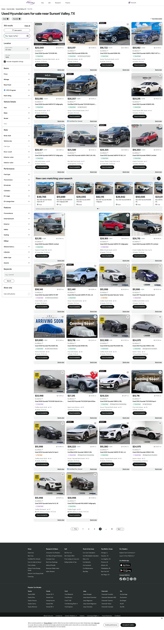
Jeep (84, 591)
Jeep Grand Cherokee (89, 597)
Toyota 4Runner (32, 607)
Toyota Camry (32, 604)
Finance (67, 3)
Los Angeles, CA (105, 559)
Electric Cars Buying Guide (35, 573)
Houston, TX (104, 556)
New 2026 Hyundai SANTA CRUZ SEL (83, 201)
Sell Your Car (68, 553)
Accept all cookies (128, 625)
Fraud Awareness (107, 616)
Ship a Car (86, 559)
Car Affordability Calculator (91, 556)
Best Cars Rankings (51, 562)
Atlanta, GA (104, 565)
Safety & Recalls (50, 565)
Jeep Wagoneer (87, 600)
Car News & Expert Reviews (54, 556)
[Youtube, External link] (128, 579)
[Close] (162, 618)
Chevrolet (105, 591)
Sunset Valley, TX (21, 9)
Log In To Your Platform (126, 556)
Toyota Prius (31, 597)
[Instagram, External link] (131, 579)
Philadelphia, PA (105, 568)
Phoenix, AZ (104, 562)
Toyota (30, 591)
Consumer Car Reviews (53, 553)
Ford (66, 591)
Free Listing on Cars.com (71, 559)
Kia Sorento (123, 597)
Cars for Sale (10, 9)
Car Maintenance (88, 568)
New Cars (30, 556)
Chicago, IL (104, 553)
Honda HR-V (50, 607)
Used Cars (31, 553)
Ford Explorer (69, 607)
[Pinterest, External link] (134, 579)
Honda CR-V (50, 594)
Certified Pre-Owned (34, 559)
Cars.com (96, 623)
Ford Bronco (68, 597)
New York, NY (105, 571)
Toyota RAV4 (31, 594)
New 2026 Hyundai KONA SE (123, 200)
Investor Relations (70, 616)
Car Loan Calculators (89, 553)
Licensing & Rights (92, 616)
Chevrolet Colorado (107, 607)
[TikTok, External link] (120, 579)
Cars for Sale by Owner (34, 562)
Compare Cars (50, 559)
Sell (49, 3)
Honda (48, 591)
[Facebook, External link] (124, 579)
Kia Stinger (123, 600)
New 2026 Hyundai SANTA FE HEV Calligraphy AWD (64, 201)
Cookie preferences (111, 625)
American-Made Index (52, 568)
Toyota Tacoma (32, 600)
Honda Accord (50, 600)
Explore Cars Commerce (126, 553)
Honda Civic (49, 597)
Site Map (85, 571)
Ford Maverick (69, 594)
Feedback (117, 616)
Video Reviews (50, 571)
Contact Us (59, 616)
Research (58, 3)
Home (3, 9)
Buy (42, 3)
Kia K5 (122, 604)
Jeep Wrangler (87, 594)
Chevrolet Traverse (107, 600)
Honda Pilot (49, 604)
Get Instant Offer (69, 556)
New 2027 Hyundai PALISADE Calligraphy (104, 201)
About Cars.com (48, 616)
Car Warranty (87, 562)
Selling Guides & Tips (70, 562)
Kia (121, 591)
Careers (82, 616)
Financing (30, 576)
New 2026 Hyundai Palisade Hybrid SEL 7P (44, 201)
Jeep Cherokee (87, 607)
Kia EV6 (122, 607)
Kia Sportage (123, 594)
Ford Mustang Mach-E (71, 604)
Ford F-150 (68, 600)
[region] (82, 623)
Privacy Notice (48, 623)
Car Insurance (87, 565)
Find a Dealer (32, 565)
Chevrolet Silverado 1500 (109, 597)
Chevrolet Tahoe (106, 604)
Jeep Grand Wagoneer (89, 604)
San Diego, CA (105, 574)
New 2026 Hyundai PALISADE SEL (143, 201)
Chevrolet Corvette (107, 594)
